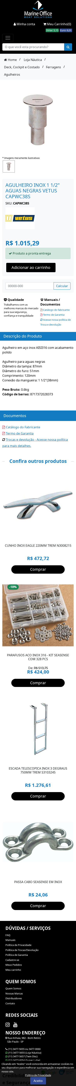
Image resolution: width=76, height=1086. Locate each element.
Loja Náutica (33, 60)
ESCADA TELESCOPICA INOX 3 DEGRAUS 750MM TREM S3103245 (38, 770)
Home (12, 60)
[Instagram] (8, 1024)
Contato (10, 1003)
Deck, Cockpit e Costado (22, 67)
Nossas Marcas (14, 993)
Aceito (38, 1081)
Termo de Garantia (53, 314)
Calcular (62, 286)
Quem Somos (13, 988)
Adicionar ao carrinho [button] (31, 267)
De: (38, 670)
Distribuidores (13, 998)
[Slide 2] (41, 873)
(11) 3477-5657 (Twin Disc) (23, 1056)
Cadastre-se (12, 960)
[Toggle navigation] (7, 38)
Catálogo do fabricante (56, 310)
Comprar (38, 569)
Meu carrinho (13, 970)
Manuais (10, 940)
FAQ (7, 935)
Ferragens (53, 67)
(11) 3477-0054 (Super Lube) (24, 1060)
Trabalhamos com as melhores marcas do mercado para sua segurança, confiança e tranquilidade (21, 310)
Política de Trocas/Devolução (22, 950)
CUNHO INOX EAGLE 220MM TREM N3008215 (38, 545)
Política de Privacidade (18, 945)
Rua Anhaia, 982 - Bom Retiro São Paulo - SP (23, 1039)
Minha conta (25, 24)
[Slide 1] (34, 873)
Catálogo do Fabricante (22, 427)
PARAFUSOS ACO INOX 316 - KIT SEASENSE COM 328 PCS (38, 657)
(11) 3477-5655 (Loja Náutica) (24, 1052)
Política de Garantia (16, 955)
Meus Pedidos (13, 964)
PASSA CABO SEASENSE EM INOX (38, 882)
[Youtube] (16, 1024)
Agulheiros (12, 74)
